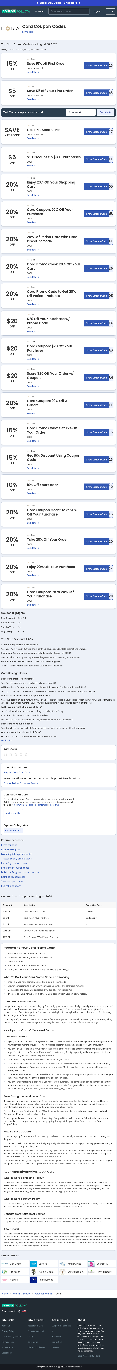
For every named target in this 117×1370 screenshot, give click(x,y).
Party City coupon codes (14, 863)
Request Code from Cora (17, 772)
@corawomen (20, 804)
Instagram (54, 804)
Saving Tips (27, 32)
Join (110, 11)
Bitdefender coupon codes (15, 867)
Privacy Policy (8, 1331)
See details (33, 72)
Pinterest (42, 804)
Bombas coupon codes (13, 876)
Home (5, 1293)
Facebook (32, 804)
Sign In (97, 11)
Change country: (9, 1311)
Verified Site (6, 740)
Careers (55, 1347)
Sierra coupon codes (12, 881)
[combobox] (68, 11)
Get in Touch (60, 1320)
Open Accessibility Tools (88, 1355)
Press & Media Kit (36, 1331)
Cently (30, 1336)
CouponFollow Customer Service (21, 783)
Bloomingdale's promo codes (16, 854)
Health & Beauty (21, 1293)
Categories (7, 1352)
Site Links (8, 1320)
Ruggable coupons (11, 885)
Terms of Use (8, 1342)
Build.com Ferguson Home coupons (20, 872)
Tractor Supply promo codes (16, 858)
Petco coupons (9, 845)
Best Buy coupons (11, 849)
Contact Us (57, 1342)
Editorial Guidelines (36, 1347)
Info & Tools (35, 1320)
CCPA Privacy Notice (11, 1336)
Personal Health (13, 830)
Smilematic (33, 1342)
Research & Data (35, 1325)
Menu (41, 11)
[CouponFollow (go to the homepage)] (16, 11)
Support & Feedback (61, 1325)
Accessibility (7, 1347)
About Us (6, 1325)
